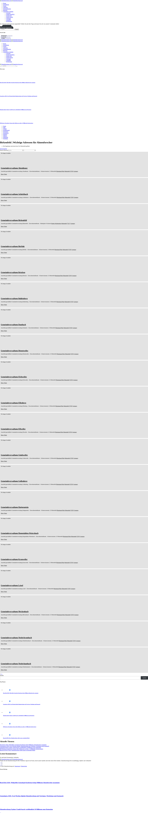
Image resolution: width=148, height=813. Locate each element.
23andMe (8, 20)
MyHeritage (9, 21)
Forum (4, 6)
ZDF (4, 127)
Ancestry (8, 13)
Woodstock (6, 133)
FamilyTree (9, 15)
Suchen (2, 675)
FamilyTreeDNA (10, 14)
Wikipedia (5, 137)
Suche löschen (3, 148)
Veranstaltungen (7, 8)
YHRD (5, 129)
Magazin (5, 10)
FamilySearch (9, 17)
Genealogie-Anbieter (8, 11)
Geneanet (8, 18)
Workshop (5, 131)
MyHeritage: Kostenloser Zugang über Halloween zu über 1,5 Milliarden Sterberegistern (16, 123)
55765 (71, 171)
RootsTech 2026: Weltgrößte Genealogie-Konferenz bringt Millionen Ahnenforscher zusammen (17, 82)
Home (4, 3)
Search (16, 29)
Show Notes (4, 174)
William (5, 136)
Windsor (5, 134)
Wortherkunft (6, 130)
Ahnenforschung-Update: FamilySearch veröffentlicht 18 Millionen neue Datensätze (15, 109)
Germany (75, 171)
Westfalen (5, 138)
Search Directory (4, 150)
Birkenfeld (67, 171)
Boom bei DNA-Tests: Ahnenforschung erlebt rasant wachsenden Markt (17, 750)
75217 (68, 223)
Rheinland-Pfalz (60, 171)
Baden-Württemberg (56, 223)
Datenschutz (24, 766)
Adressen (5, 7)
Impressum (17, 766)
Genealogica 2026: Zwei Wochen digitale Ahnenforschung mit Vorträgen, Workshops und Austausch (18, 96)
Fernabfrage (6, 4)
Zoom (4, 126)
